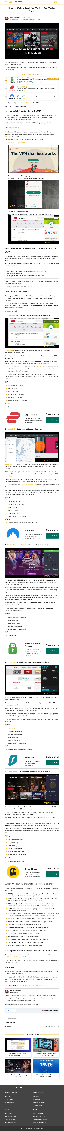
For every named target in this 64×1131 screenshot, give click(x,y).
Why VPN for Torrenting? (40, 1103)
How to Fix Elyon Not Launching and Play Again (18, 1076)
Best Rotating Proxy (10, 1123)
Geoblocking (24, 986)
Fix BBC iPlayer (9, 1099)
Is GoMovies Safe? (10, 1103)
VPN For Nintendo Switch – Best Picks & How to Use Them (46, 1054)
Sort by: (47, 1026)
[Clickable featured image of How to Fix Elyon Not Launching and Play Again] (18, 1066)
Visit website (51, 420)
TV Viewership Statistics (40, 1119)
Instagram (16, 1087)
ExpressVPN (15, 128)
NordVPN (11, 429)
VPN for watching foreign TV (16, 957)
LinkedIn (21, 1087)
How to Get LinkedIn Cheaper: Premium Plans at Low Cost (18, 1054)
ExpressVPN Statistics (39, 1123)
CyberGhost (12, 772)
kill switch (39, 367)
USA (36, 986)
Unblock (31, 986)
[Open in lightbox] (33, 159)
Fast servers (11, 728)
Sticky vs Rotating (10, 1119)
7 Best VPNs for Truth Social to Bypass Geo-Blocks (46, 1076)
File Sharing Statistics (39, 1116)
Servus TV (43, 818)
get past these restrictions (23, 103)
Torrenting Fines (37, 1106)
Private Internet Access (17, 545)
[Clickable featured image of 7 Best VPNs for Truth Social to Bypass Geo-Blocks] (46, 1066)
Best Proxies (8, 1113)
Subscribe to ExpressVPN (16, 143)
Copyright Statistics (38, 1113)
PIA (6, 580)
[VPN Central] (16, 2)
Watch (41, 986)
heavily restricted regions (29, 485)
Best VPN (7, 1096)
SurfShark (11, 662)
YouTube (12, 1087)
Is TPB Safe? (36, 1099)
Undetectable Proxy (10, 1116)
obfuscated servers (47, 479)
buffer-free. (8, 476)
